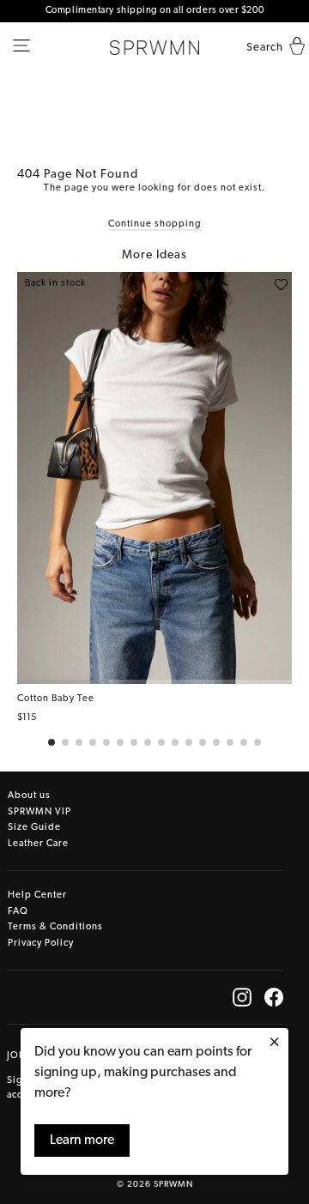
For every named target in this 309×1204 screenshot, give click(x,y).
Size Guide (34, 827)
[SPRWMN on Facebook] (273, 997)
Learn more (82, 1140)
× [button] (274, 1043)
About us (29, 796)
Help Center (37, 895)
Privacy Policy (41, 943)
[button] (51, 742)
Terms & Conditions (55, 927)
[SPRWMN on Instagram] (242, 997)
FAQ (18, 912)
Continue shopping (155, 224)
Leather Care (38, 844)
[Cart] (293, 48)
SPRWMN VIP (39, 812)
